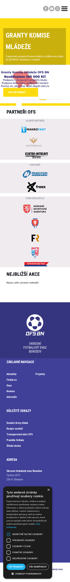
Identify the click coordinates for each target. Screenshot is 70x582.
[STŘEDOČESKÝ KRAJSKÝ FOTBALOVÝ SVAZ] (35, 253)
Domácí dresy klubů (17, 422)
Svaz (9, 385)
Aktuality (11, 374)
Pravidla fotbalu (15, 440)
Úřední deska (14, 445)
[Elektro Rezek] (36, 155)
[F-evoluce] (35, 238)
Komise (11, 391)
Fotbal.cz (12, 379)
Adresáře (12, 397)
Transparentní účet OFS (20, 434)
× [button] (48, 490)
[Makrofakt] (33, 129)
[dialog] (27, 532)
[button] (26, 99)
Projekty (40, 374)
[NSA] (35, 209)
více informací (17, 92)
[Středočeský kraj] (36, 264)
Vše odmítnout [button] (38, 566)
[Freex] (36, 187)
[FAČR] (35, 223)
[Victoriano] (33, 142)
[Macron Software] (35, 174)
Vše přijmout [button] (15, 566)
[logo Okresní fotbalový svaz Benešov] (35, 335)
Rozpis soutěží (15, 428)
